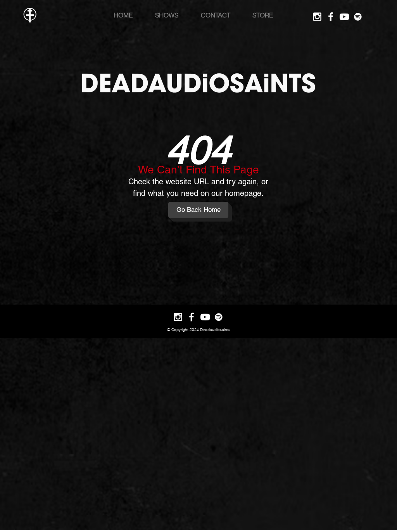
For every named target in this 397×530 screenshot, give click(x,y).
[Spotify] (358, 17)
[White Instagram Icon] (317, 17)
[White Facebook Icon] (331, 17)
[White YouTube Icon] (344, 17)
